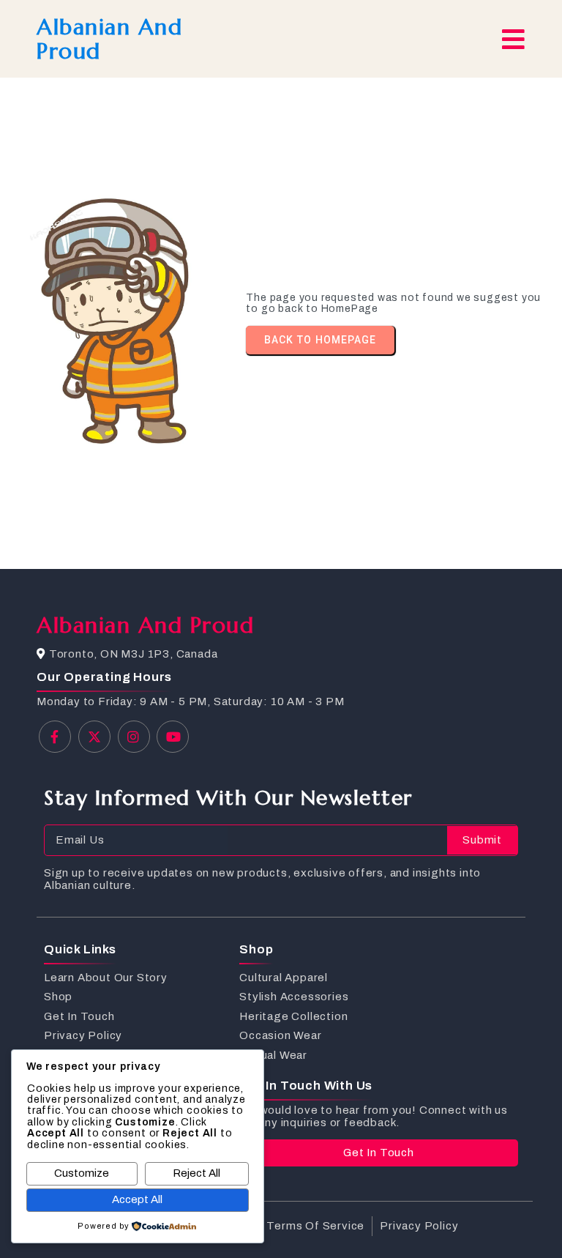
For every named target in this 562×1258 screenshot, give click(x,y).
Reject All (196, 1173)
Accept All (137, 1199)
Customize (81, 1173)
